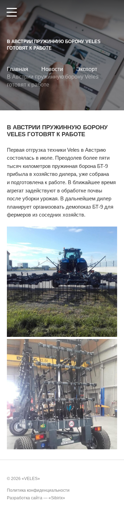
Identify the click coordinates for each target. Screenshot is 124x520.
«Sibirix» (57, 498)
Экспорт (86, 69)
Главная (17, 69)
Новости (52, 69)
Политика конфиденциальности (38, 490)
